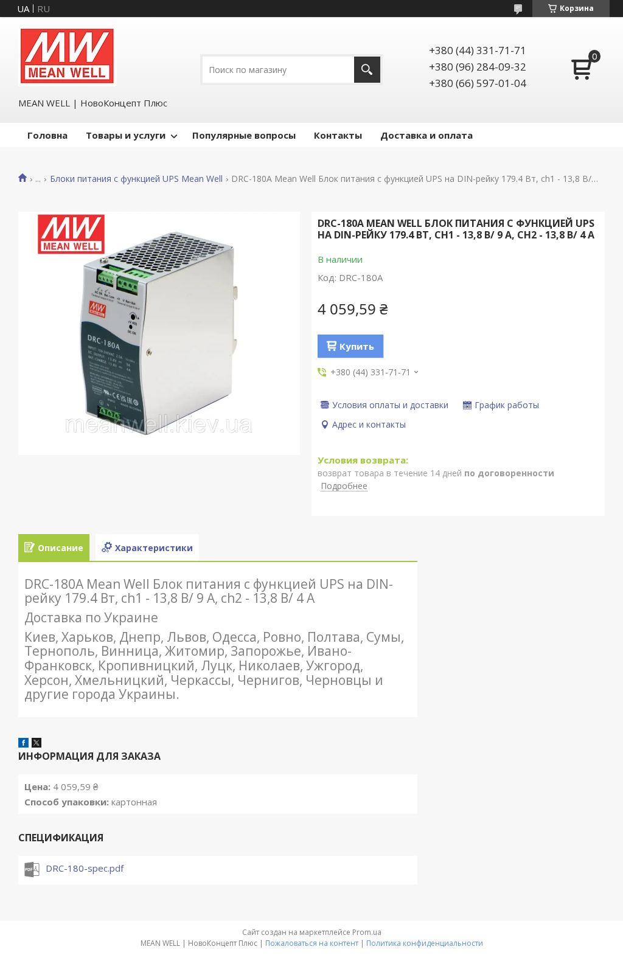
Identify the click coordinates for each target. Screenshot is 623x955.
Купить (356, 346)
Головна (47, 135)
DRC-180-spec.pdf (85, 868)
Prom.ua (366, 932)
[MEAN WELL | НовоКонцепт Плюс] (67, 56)
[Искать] (367, 70)
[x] (36, 744)
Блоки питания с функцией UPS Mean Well (136, 178)
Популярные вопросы (244, 135)
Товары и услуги (125, 135)
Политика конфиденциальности (424, 943)
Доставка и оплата (426, 135)
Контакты (338, 135)
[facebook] (23, 744)
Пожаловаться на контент (311, 943)
